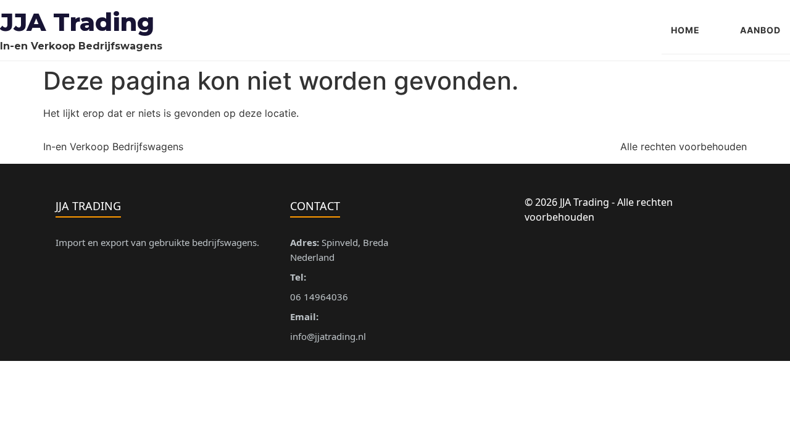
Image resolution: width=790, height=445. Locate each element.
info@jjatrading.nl (328, 336)
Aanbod (760, 30)
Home (685, 30)
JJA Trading (77, 22)
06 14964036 (319, 296)
